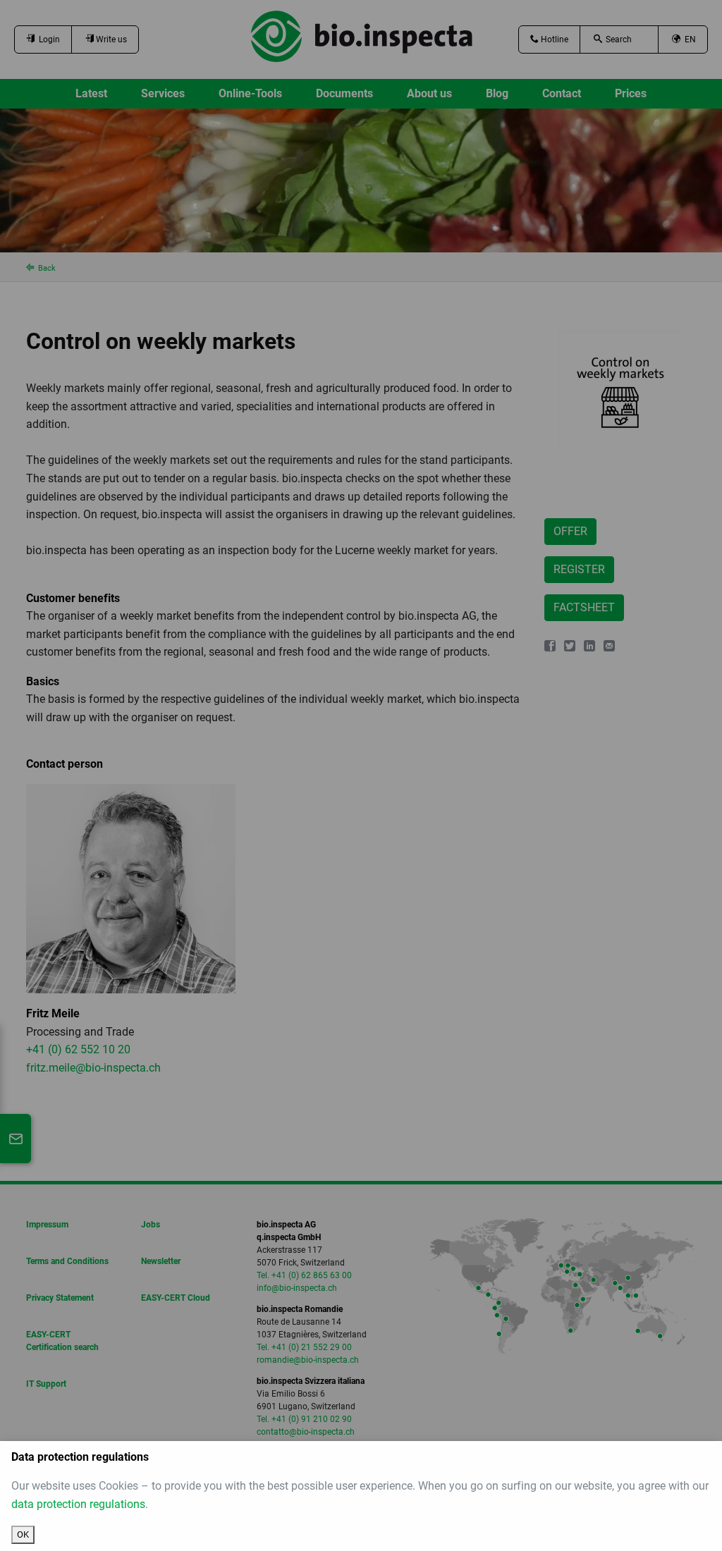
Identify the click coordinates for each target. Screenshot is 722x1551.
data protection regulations (78, 1504)
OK (23, 1534)
